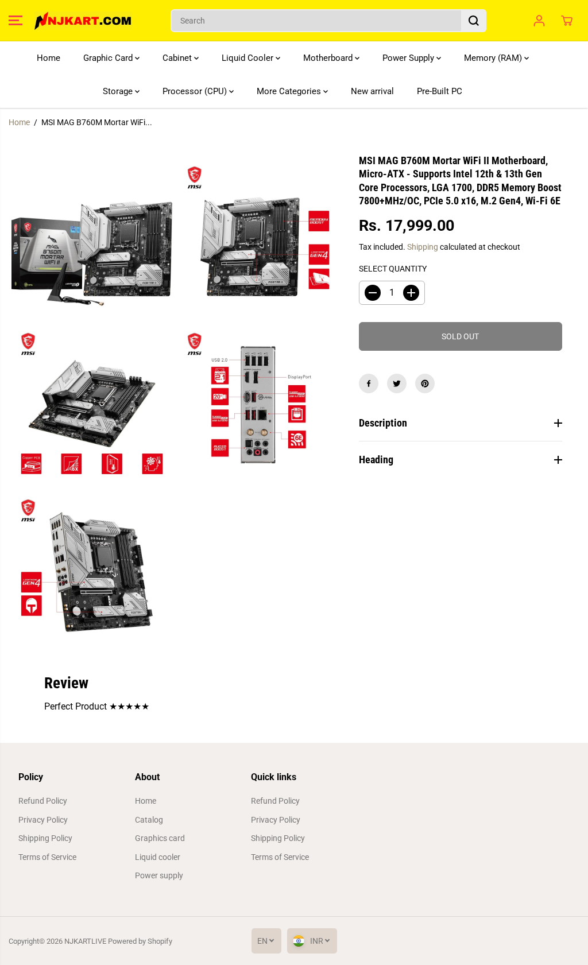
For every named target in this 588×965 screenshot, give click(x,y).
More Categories (290, 91)
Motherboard (329, 58)
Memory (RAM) (494, 58)
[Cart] (566, 20)
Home (48, 58)
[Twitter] (397, 383)
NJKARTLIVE (85, 941)
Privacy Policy (43, 819)
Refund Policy (42, 800)
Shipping (422, 246)
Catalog (149, 819)
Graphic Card (109, 58)
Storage (119, 91)
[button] (15, 20)
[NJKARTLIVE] (83, 21)
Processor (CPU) (196, 91)
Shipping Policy (45, 838)
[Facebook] (368, 383)
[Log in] (539, 20)
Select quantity (393, 268)
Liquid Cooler (249, 58)
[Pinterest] (425, 383)
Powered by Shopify (140, 941)
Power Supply (409, 58)
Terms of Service (47, 857)
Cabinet (178, 58)
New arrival (372, 91)
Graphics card (160, 838)
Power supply (159, 875)
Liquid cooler (157, 857)
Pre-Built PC (439, 91)
